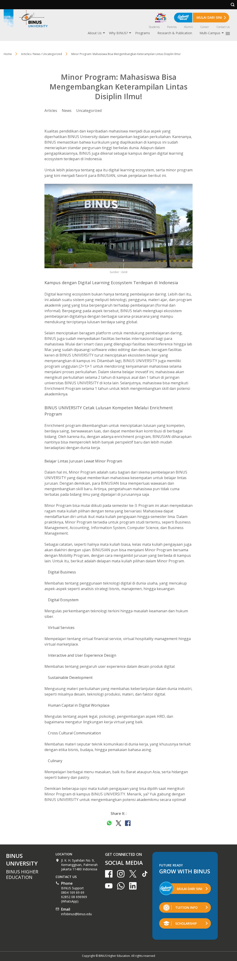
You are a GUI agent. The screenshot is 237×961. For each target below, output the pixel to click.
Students (154, 27)
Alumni (188, 27)
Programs (142, 33)
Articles (50, 110)
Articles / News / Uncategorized (41, 54)
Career (204, 27)
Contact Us (223, 27)
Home (8, 54)
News (67, 110)
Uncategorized (89, 110)
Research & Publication (174, 33)
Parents (172, 27)
